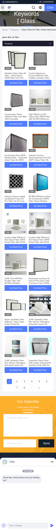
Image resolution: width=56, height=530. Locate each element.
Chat (50, 7)
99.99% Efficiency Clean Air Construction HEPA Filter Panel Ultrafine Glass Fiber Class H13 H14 (40, 201)
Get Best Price (16, 83)
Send (46, 443)
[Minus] (52, 462)
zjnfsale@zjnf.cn (11, 2)
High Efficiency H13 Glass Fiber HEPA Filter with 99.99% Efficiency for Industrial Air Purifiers (40, 117)
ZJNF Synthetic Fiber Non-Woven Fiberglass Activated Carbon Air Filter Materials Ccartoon (40, 323)
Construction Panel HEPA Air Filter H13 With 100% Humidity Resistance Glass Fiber (16, 117)
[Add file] (4, 525)
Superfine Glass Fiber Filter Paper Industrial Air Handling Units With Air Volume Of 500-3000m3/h (40, 365)
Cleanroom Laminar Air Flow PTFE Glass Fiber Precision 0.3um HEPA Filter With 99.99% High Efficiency (39, 283)
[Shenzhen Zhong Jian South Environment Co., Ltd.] (12, 7)
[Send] (52, 525)
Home (5, 30)
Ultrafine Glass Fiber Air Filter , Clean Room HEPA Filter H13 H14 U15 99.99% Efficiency (15, 76)
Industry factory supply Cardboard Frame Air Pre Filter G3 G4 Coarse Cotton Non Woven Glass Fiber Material (16, 201)
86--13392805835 (46, 2)
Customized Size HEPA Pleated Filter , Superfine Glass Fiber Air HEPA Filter (16, 158)
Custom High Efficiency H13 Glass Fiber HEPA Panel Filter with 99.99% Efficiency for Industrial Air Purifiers (40, 242)
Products (15, 30)
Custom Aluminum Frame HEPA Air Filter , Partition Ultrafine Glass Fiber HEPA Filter (39, 76)
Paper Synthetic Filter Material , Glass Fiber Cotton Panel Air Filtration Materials (14, 323)
